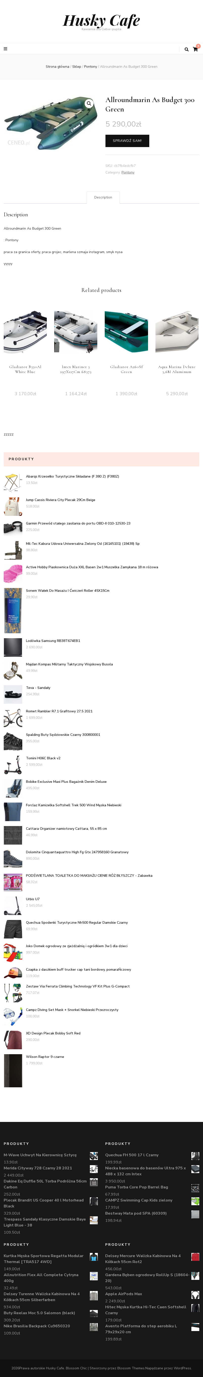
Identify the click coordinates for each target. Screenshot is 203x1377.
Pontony (128, 172)
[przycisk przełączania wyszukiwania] (187, 49)
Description (103, 197)
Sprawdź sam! (127, 140)
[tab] (103, 197)
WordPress (182, 1368)
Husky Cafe (101, 19)
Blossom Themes (131, 1368)
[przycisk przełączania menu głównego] (6, 49)
